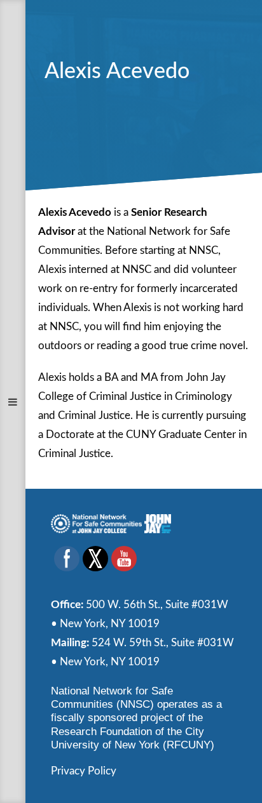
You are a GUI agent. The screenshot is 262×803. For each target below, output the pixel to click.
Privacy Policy (83, 771)
